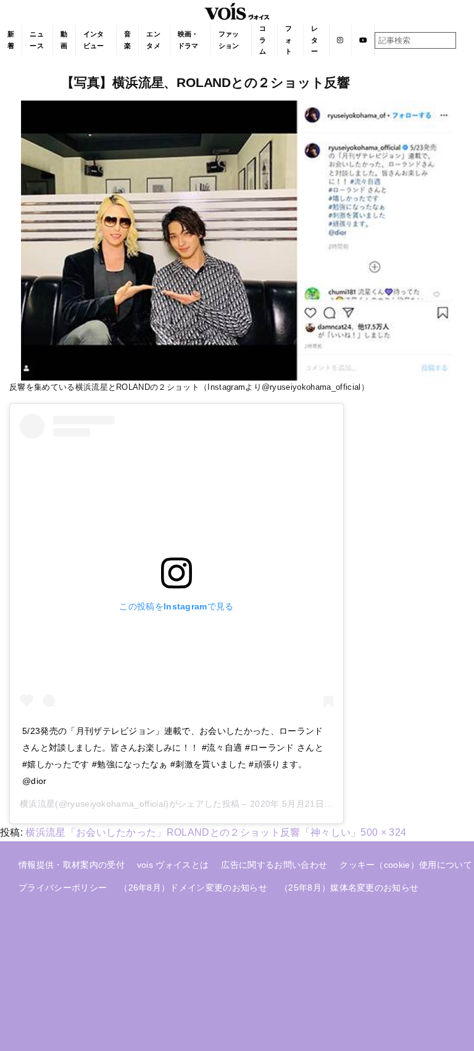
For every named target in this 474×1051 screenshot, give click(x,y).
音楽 (127, 39)
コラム (262, 40)
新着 (10, 39)
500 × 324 (383, 832)
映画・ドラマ (188, 39)
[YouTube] (363, 40)
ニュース (37, 39)
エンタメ (153, 39)
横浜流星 (37, 804)
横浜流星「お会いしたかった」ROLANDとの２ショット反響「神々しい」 (192, 832)
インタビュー (93, 39)
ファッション (228, 39)
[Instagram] (340, 40)
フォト (288, 40)
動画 (63, 39)
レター (314, 40)
